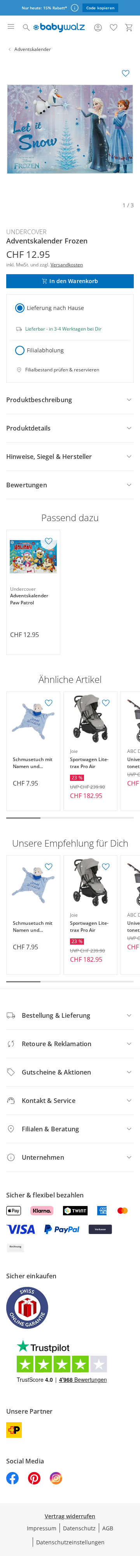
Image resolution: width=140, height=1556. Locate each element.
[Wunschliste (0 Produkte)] (113, 27)
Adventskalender (32, 49)
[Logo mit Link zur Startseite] (58, 27)
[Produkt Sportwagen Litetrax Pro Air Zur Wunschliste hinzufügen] (106, 703)
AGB (107, 1528)
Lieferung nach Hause (55, 308)
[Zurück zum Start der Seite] (132, 1501)
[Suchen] (26, 27)
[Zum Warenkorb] (129, 27)
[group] (70, 129)
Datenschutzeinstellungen (70, 1542)
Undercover (26, 232)
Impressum (41, 1528)
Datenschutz (79, 1528)
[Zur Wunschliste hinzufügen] (125, 73)
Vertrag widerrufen (70, 1516)
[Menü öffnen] (11, 27)
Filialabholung (45, 350)
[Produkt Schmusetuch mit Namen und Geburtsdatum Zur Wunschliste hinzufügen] (48, 703)
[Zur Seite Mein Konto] (98, 27)
